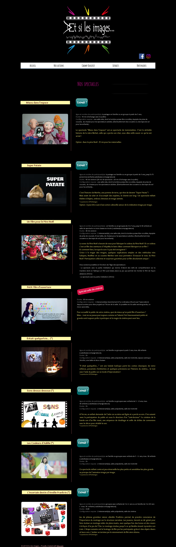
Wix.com (60, 546)
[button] (90, 290)
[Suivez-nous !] (141, 56)
